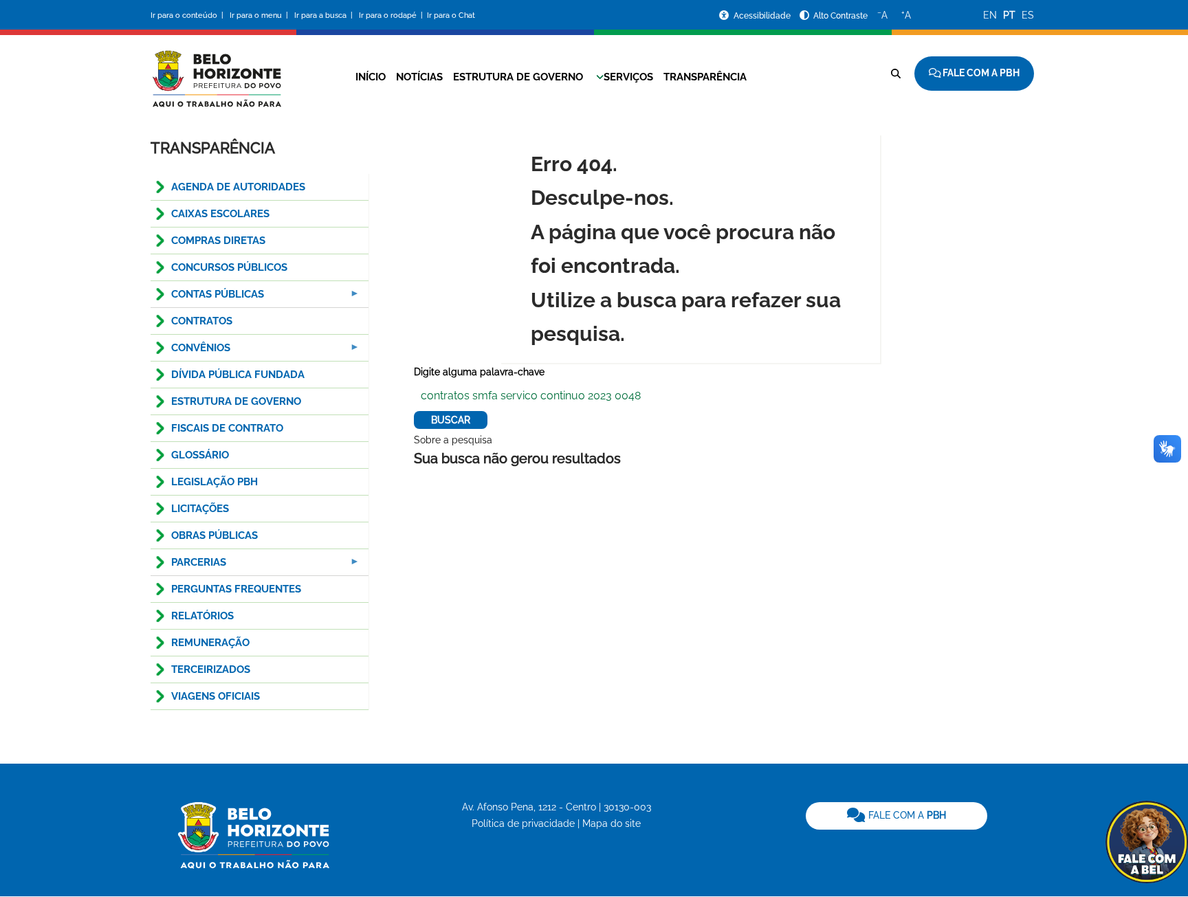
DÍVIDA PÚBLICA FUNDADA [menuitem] (238, 374)
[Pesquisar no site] (896, 73)
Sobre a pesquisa (453, 439)
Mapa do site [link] (611, 823)
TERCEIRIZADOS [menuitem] (210, 669)
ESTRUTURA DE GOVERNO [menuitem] (236, 401)
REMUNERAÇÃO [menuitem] (210, 642)
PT (1009, 15)
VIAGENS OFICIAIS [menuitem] (215, 696)
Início (370, 77)
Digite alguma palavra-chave (479, 371)
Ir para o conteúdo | (189, 15)
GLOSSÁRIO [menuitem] (200, 455)
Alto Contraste (840, 16)
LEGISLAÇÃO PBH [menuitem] (214, 482)
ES (1028, 15)
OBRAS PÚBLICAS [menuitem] (214, 535)
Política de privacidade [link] (523, 823)
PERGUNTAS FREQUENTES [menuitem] (236, 589)
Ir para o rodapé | (392, 15)
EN (990, 15)
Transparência (705, 77)
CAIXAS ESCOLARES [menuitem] (220, 214)
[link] (896, 816)
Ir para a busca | (324, 15)
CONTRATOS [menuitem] (201, 321)
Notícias (419, 77)
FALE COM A (906, 815)
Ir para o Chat (451, 15)
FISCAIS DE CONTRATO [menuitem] (227, 428)
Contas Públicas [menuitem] (207, 298)
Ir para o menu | (260, 15)
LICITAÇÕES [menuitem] (200, 508)
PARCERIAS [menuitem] (188, 566)
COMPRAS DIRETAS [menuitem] (218, 240)
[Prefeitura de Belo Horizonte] (216, 70)
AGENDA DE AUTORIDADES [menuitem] (238, 187)
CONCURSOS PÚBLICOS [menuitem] (229, 267)
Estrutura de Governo (518, 77)
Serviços (628, 77)
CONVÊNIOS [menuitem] (190, 352)
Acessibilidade (763, 16)
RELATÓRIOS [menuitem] (202, 616)
